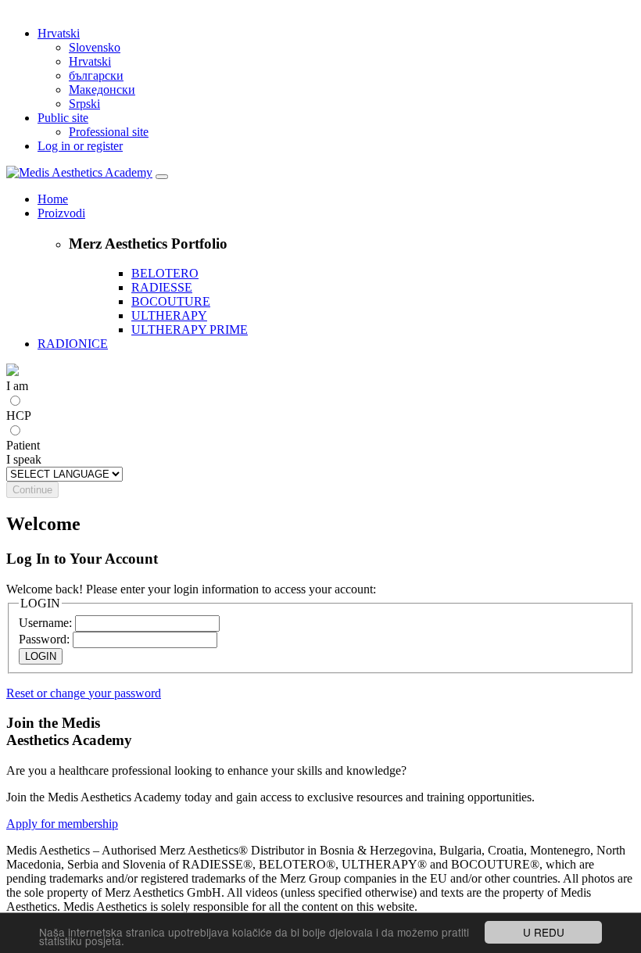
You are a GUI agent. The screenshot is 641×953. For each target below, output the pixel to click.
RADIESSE (161, 287)
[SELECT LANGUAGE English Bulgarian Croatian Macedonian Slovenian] (64, 473)
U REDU (543, 932)
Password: (44, 639)
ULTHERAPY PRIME (189, 329)
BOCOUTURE (170, 301)
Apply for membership (62, 823)
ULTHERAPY (169, 315)
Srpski (84, 103)
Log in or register (80, 145)
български (96, 75)
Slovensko (94, 47)
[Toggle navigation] (162, 176)
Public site (63, 117)
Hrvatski (59, 33)
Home (53, 199)
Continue (32, 490)
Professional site (109, 131)
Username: (45, 622)
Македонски (102, 89)
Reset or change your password (83, 693)
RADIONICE (73, 343)
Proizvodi (61, 213)
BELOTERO (165, 273)
